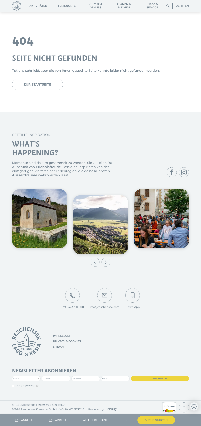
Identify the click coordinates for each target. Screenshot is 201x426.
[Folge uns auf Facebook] (172, 172)
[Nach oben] (184, 407)
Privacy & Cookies (67, 341)
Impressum (61, 336)
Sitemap (59, 346)
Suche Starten (156, 420)
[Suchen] (168, 6)
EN (187, 6)
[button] (95, 262)
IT (182, 6)
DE (178, 6)
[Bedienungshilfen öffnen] (194, 406)
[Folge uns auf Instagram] (184, 172)
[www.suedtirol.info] (169, 407)
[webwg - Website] (110, 409)
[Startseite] (16, 6)
